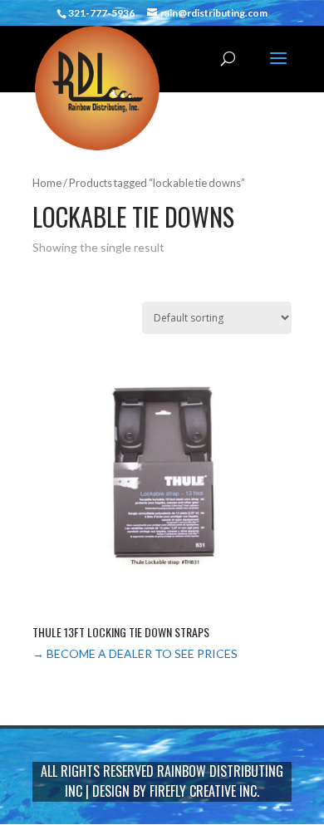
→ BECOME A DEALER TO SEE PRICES (135, 653)
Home (46, 182)
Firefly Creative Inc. (204, 791)
